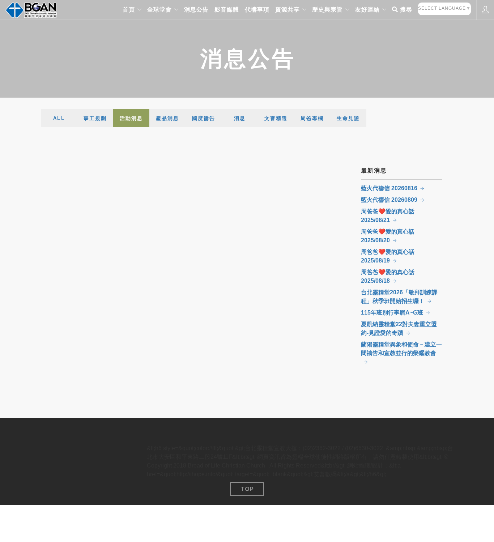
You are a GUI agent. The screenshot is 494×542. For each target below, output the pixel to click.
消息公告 (196, 10)
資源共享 (287, 10)
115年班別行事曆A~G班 (392, 313)
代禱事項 (257, 10)
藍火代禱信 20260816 (389, 188)
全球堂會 (159, 10)
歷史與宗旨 (327, 10)
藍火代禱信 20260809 (389, 200)
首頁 (129, 10)
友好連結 (367, 10)
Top (247, 489)
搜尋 (405, 10)
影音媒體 (226, 10)
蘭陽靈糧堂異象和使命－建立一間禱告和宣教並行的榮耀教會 (401, 348)
